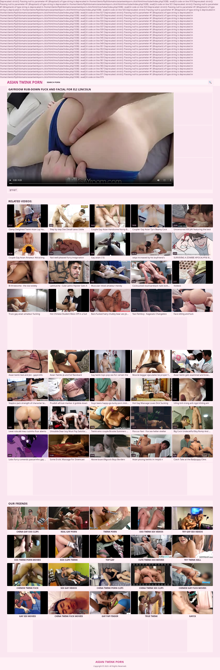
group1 (13, 189)
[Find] (210, 82)
